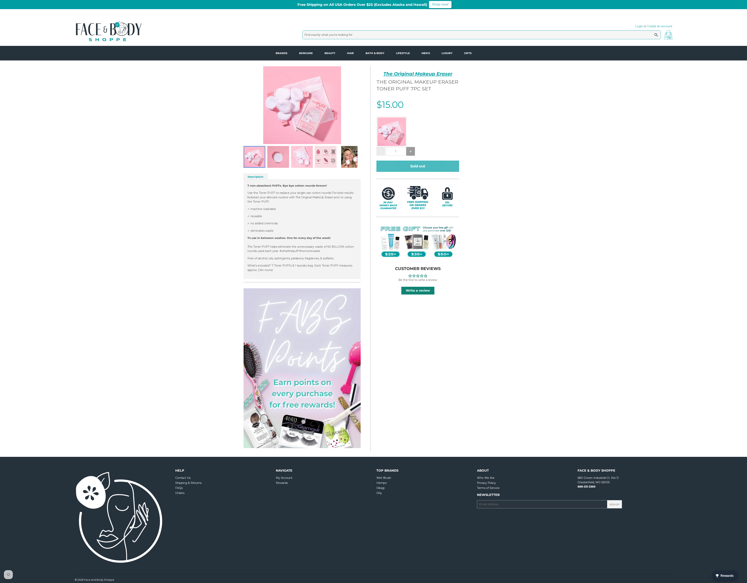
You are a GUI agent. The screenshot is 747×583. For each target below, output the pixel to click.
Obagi (380, 488)
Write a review (418, 290)
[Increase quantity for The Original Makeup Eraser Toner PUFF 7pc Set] (410, 151)
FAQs (179, 488)
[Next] (349, 368)
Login (639, 26)
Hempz (381, 483)
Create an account (659, 26)
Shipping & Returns (188, 483)
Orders (179, 493)
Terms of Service (488, 488)
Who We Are (485, 478)
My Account (284, 478)
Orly (379, 493)
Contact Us (182, 478)
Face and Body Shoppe (99, 579)
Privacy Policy (486, 483)
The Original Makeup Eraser (417, 74)
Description (255, 176)
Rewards (282, 483)
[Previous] (255, 368)
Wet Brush (383, 478)
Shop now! (440, 4)
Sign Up (614, 504)
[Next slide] (355, 157)
